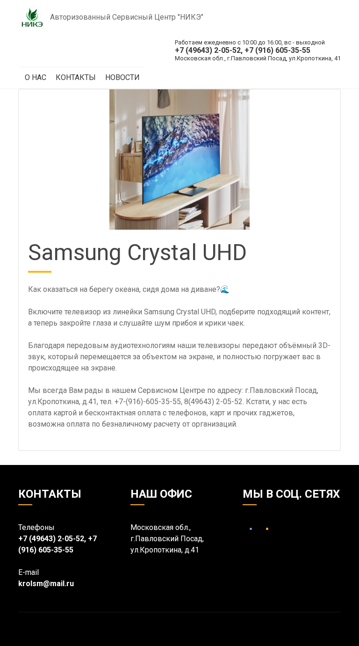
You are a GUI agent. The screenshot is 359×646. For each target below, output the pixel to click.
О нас (35, 77)
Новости (122, 77)
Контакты (76, 77)
